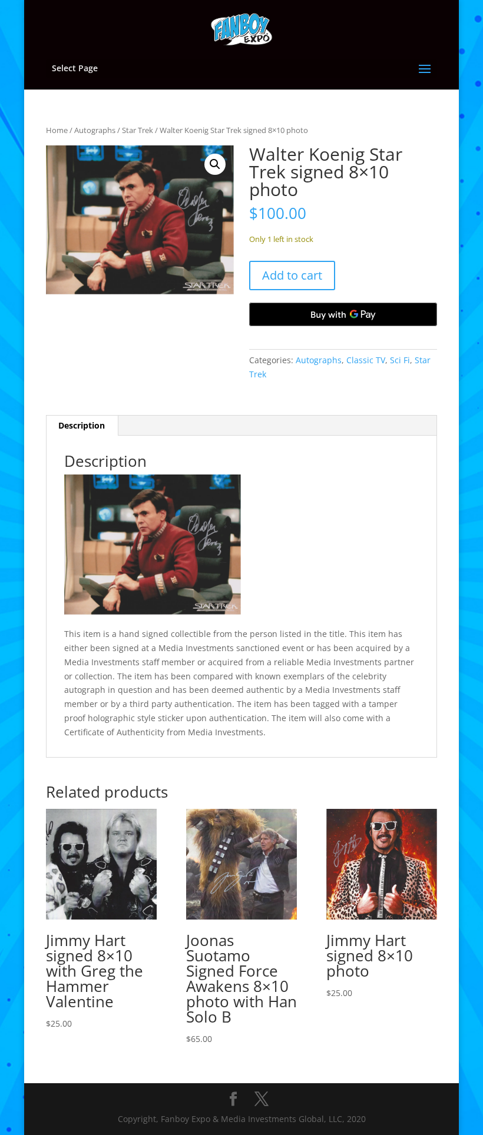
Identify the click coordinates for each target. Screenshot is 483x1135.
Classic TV (365, 360)
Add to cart (292, 275)
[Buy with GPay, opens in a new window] (343, 314)
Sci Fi (400, 360)
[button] (215, 164)
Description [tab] (81, 425)
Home (57, 130)
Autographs (94, 130)
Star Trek (137, 130)
